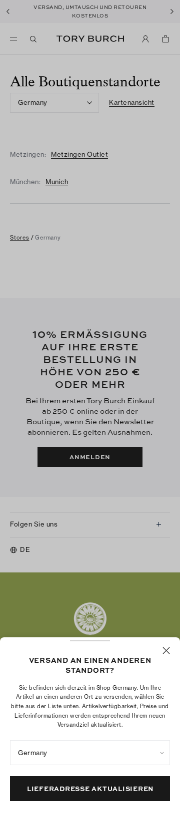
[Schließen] (166, 650)
